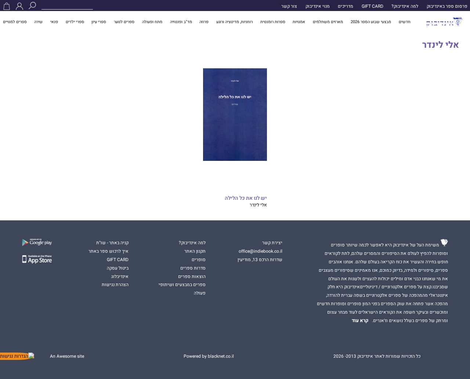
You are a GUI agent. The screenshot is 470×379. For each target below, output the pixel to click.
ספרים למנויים (15, 22)
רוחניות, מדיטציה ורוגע (234, 22)
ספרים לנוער (124, 22)
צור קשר (289, 6)
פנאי (54, 22)
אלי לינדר (258, 205)
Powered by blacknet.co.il (209, 356)
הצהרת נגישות (115, 284)
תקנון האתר (195, 251)
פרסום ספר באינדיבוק (447, 6)
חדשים (405, 22)
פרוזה (204, 22)
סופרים (199, 259)
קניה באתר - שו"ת (112, 242)
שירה (38, 22)
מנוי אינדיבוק (318, 6)
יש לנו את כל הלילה (246, 198)
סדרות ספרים (193, 268)
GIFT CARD (372, 6)
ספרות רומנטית (272, 22)
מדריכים (345, 6)
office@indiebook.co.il (260, 251)
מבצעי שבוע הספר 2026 (371, 22)
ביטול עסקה (118, 268)
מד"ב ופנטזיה (181, 22)
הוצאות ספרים (192, 276)
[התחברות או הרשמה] (19, 6)
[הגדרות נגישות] (17, 356)
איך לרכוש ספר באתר (108, 251)
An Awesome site (67, 356)
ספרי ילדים (75, 22)
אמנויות (299, 22)
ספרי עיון (98, 22)
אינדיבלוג (120, 276)
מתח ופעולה (152, 22)
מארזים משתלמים (328, 22)
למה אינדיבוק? (404, 6)
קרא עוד (360, 320)
